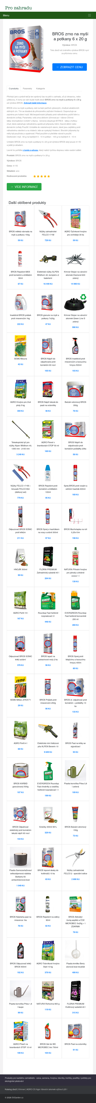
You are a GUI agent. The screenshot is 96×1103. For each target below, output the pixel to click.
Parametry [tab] (27, 88)
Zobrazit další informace (35, 102)
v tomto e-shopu (30, 150)
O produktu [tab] (14, 88)
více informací (26, 187)
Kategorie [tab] (40, 88)
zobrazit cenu (71, 67)
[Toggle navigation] (89, 15)
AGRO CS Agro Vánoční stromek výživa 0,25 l (46, 1089)
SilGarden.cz (17, 1097)
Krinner (21, 1089)
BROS (74, 45)
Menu (6, 15)
